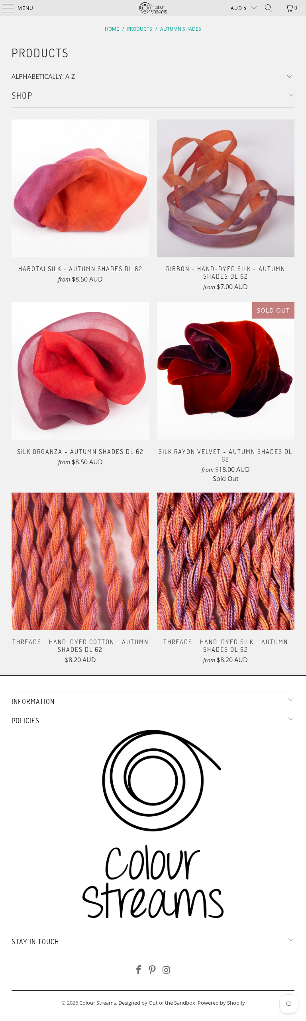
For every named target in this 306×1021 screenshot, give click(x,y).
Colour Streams (97, 1002)
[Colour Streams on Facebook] (139, 970)
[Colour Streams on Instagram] (167, 970)
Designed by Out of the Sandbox (156, 1002)
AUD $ (239, 8)
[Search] (268, 8)
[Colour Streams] (153, 8)
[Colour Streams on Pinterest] (153, 970)
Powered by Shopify (221, 1002)
